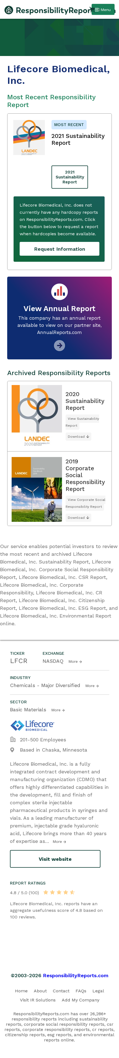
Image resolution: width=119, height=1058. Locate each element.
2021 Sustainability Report (70, 177)
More (73, 661)
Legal (98, 990)
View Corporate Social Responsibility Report (85, 503)
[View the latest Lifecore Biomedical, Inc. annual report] (59, 349)
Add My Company (80, 1000)
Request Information (59, 249)
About (40, 990)
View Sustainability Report (82, 422)
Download (76, 437)
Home (21, 990)
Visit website (55, 859)
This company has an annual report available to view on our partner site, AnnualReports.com (59, 325)
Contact (61, 990)
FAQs (81, 990)
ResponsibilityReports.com (75, 975)
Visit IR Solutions (38, 1000)
